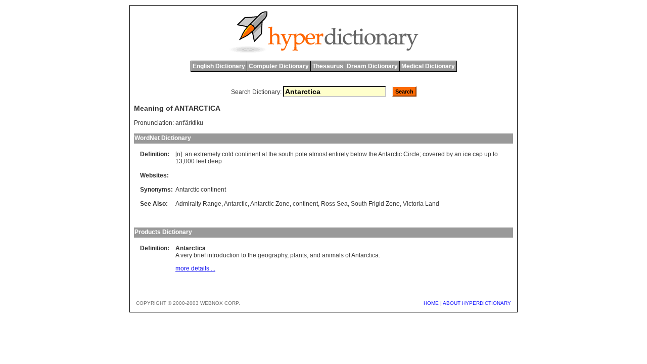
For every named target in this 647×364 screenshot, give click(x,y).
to (495, 154)
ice (467, 154)
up (487, 154)
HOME (431, 303)
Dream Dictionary (372, 66)
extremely (207, 154)
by (449, 154)
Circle (411, 154)
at (264, 154)
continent (247, 154)
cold (228, 154)
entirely (339, 154)
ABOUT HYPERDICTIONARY (477, 303)
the (272, 154)
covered (434, 154)
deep (215, 161)
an (188, 154)
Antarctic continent (200, 189)
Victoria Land (421, 203)
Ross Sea (334, 203)
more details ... (195, 268)
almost (318, 154)
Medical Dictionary (428, 66)
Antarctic (390, 154)
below (358, 154)
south (286, 154)
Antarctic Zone (270, 203)
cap (478, 154)
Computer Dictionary (279, 66)
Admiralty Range (198, 203)
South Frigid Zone (375, 203)
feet (201, 161)
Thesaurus (327, 66)
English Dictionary (219, 66)
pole (301, 154)
